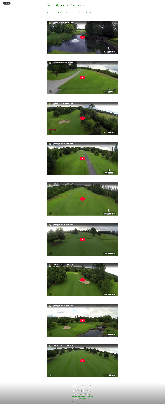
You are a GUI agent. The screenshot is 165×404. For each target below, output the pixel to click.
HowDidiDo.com (85, 399)
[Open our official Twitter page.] (82, 386)
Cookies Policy (90, 396)
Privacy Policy (74, 396)
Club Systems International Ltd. (85, 398)
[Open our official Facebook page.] (74, 386)
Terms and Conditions (82, 396)
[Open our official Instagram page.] (90, 386)
